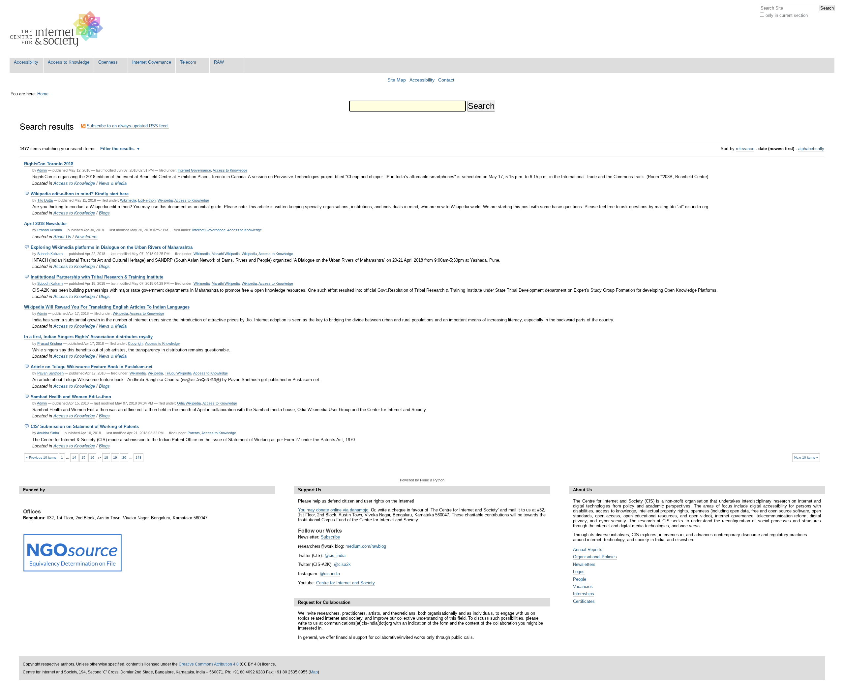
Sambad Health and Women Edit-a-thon (71, 396)
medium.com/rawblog (366, 546)
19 (115, 457)
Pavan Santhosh (50, 373)
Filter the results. (118, 148)
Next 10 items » (806, 457)
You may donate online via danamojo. (334, 509)
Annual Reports (587, 549)
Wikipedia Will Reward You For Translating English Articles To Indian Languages (107, 307)
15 (83, 457)
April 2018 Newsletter (45, 223)
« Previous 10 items (41, 457)
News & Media (113, 183)
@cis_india (335, 555)
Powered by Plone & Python (422, 480)
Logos (579, 571)
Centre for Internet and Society (345, 582)
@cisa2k (342, 564)
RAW (219, 62)
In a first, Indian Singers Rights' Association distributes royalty (88, 336)
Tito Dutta (45, 200)
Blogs (104, 213)
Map (314, 672)
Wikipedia (165, 200)
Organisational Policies (595, 556)
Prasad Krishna (49, 230)
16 (92, 457)
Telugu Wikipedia (178, 373)
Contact (446, 80)
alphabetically (811, 148)
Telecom (188, 62)
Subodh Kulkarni (50, 254)
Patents (194, 433)
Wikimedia (128, 200)
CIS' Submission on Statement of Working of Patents (85, 426)
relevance (745, 148)
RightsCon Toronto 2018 (48, 163)
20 (124, 457)
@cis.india (330, 573)
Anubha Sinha (48, 433)
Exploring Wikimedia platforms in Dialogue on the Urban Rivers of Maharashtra (112, 247)
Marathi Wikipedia (226, 254)
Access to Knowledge (68, 62)
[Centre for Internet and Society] (58, 28)
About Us (62, 236)
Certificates (584, 601)
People (579, 579)
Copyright (135, 343)
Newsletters (86, 236)
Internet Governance (151, 62)
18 (106, 457)
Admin (42, 170)
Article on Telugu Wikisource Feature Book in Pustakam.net (91, 366)
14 (74, 457)
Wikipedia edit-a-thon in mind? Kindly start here (80, 193)
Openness (108, 62)
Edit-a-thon (147, 200)
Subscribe (330, 537)
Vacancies (583, 586)
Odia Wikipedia (189, 403)
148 (138, 457)
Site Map (396, 80)
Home (42, 93)
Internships (583, 593)
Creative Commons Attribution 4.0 (209, 664)
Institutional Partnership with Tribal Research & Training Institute (97, 277)
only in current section (787, 15)
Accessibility (26, 62)
